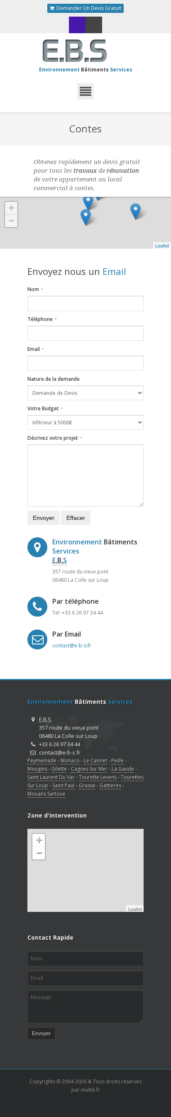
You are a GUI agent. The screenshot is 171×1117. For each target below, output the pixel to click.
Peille (117, 760)
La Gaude (123, 768)
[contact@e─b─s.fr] (94, 25)
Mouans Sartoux (46, 793)
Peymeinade (41, 760)
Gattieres (110, 785)
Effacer (75, 517)
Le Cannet (95, 760)
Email (35, 349)
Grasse (87, 785)
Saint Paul (63, 785)
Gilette (59, 768)
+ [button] (11, 208)
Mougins (37, 768)
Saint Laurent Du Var (51, 777)
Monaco (70, 760)
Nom (35, 289)
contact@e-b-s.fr (71, 645)
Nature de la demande (53, 378)
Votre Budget (45, 408)
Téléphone (41, 319)
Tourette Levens (98, 777)
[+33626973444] (77, 25)
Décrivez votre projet (54, 437)
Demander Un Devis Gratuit (88, 8)
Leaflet (162, 245)
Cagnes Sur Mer (89, 768)
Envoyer (43, 517)
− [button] (11, 221)
